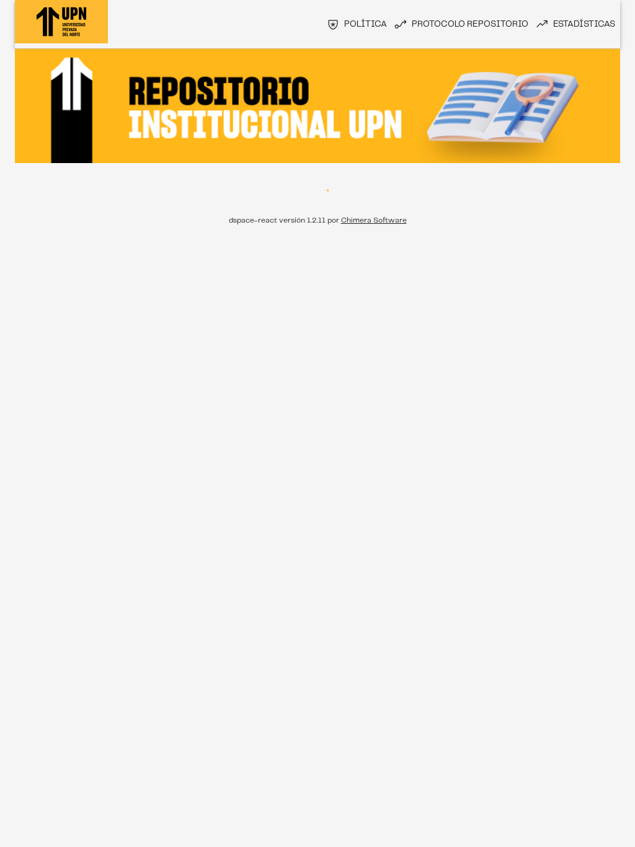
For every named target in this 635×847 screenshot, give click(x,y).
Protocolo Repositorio (470, 24)
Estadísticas (584, 24)
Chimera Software (374, 220)
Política (365, 24)
